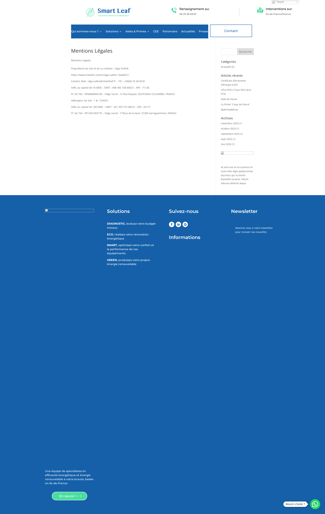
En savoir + (68, 496)
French (280, 2)
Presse (203, 31)
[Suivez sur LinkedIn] (178, 224)
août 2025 (226, 139)
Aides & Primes (135, 31)
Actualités (188, 31)
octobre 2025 (228, 128)
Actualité (226, 66)
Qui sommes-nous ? (85, 31)
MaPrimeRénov (229, 109)
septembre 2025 (230, 133)
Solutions (112, 31)
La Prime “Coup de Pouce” (235, 104)
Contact (231, 31)
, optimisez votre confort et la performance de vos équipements (130, 249)
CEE (156, 31)
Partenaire (169, 31)
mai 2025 (226, 144)
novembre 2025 (230, 123)
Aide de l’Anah (229, 99)
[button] (315, 504)
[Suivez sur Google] (185, 224)
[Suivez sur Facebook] (171, 224)
